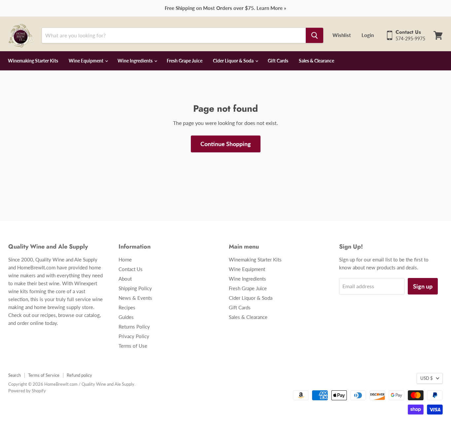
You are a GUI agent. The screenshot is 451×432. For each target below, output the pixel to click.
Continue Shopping (225, 143)
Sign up (423, 286)
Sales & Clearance (316, 60)
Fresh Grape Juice (184, 60)
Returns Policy (134, 327)
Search (14, 375)
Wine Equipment (86, 60)
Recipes (127, 307)
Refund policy (79, 375)
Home (125, 259)
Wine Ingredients (136, 60)
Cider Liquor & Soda (234, 60)
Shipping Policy (135, 288)
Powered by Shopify (27, 390)
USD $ (426, 378)
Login (368, 35)
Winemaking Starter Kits (33, 60)
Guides (126, 317)
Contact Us (131, 269)
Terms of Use (133, 346)
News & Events (135, 298)
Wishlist (341, 35)
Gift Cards (278, 60)
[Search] (314, 35)
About (125, 279)
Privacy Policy (134, 336)
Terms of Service (43, 375)
